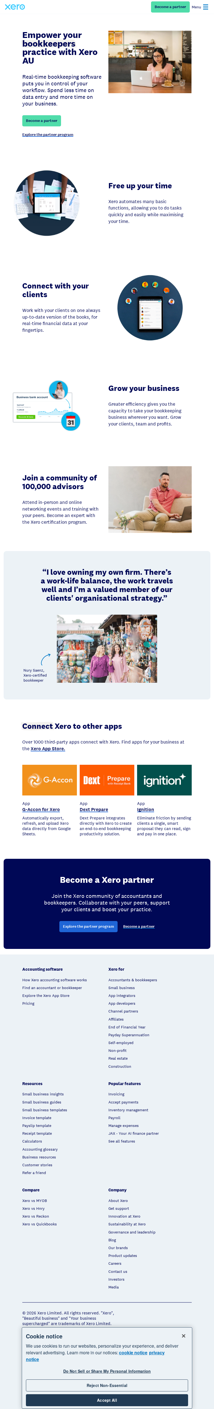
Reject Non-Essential (107, 1385)
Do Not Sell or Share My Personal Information (107, 1371)
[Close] (183, 1336)
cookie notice (133, 1352)
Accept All (107, 1400)
